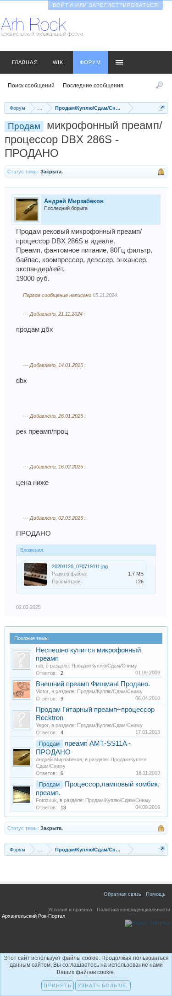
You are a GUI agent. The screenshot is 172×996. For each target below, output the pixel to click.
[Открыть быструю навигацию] (162, 108)
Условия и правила (70, 909)
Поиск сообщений (31, 85)
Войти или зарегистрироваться (105, 5)
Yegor (42, 725)
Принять (58, 985)
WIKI (59, 62)
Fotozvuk (46, 800)
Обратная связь (122, 894)
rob (39, 665)
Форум (90, 62)
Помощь (156, 894)
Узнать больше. (103, 985)
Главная (25, 62)
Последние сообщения (93, 85)
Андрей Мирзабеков (74, 201)
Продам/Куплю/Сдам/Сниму (104, 665)
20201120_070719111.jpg (80, 566)
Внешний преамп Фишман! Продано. (93, 684)
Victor (42, 691)
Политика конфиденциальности (133, 909)
